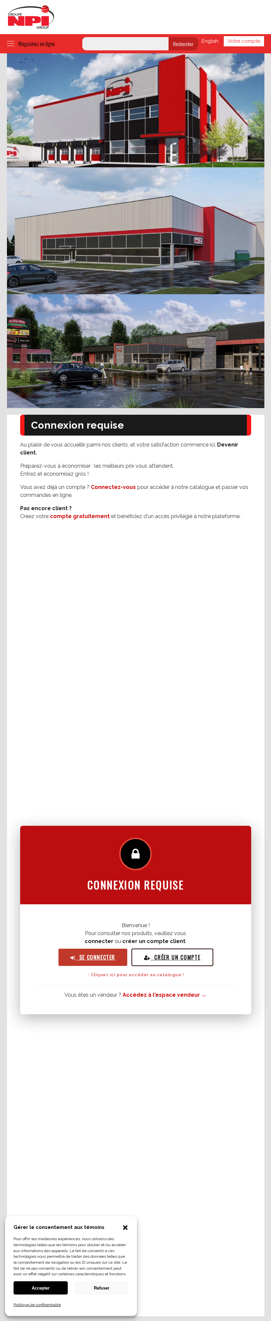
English (210, 41)
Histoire (122, 17)
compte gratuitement (80, 516)
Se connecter (95, 957)
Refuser (101, 1288)
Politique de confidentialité (37, 1304)
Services (97, 17)
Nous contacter (226, 17)
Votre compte (244, 41)
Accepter (41, 1288)
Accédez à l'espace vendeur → (165, 995)
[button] (125, 1228)
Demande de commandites (169, 17)
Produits (71, 17)
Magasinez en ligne (37, 43)
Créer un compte (175, 957)
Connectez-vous (113, 487)
